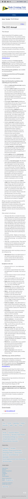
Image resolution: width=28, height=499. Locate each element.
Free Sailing (13, 448)
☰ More (22, 24)
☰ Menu (14, 15)
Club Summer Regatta (7, 461)
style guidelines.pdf (10, 411)
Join (18, 1)
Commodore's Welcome (13, 432)
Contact (20, 425)
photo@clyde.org (6, 366)
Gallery (11, 425)
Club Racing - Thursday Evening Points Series (12, 450)
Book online (5, 425)
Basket (21, 1)
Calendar (23, 423)
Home (3, 19)
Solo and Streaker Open (14, 454)
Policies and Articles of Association (10, 441)
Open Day (5, 454)
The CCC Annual (6, 434)
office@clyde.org (6, 58)
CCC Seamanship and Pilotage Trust (10, 436)
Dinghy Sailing (16, 423)
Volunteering (20, 439)
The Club (8, 19)
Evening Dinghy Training (8, 452)
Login (25, 1)
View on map (5, 486)
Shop (16, 425)
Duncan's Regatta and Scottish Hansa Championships (14, 459)
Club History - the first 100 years (18, 434)
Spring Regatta (6, 457)
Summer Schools (18, 452)
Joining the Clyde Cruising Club (9, 439)
